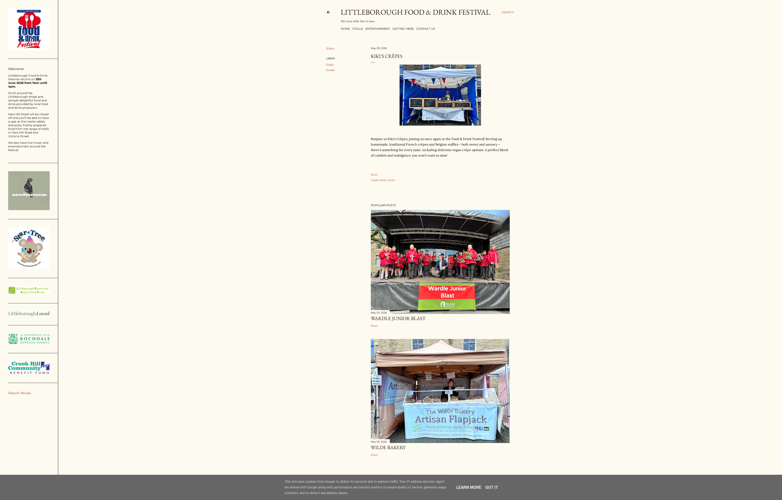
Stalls (357, 29)
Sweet (330, 70)
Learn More (468, 487)
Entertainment (377, 29)
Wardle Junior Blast (398, 318)
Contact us (425, 29)
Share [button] (330, 48)
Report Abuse (19, 393)
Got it (491, 487)
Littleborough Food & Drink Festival (415, 12)
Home (345, 29)
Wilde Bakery (388, 447)
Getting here (403, 29)
